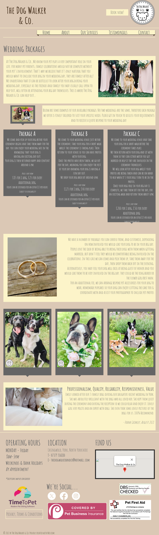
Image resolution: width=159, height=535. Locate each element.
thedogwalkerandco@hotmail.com (70, 460)
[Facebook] (64, 496)
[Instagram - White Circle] (76, 496)
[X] (52, 496)
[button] (89, 32)
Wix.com (51, 533)
